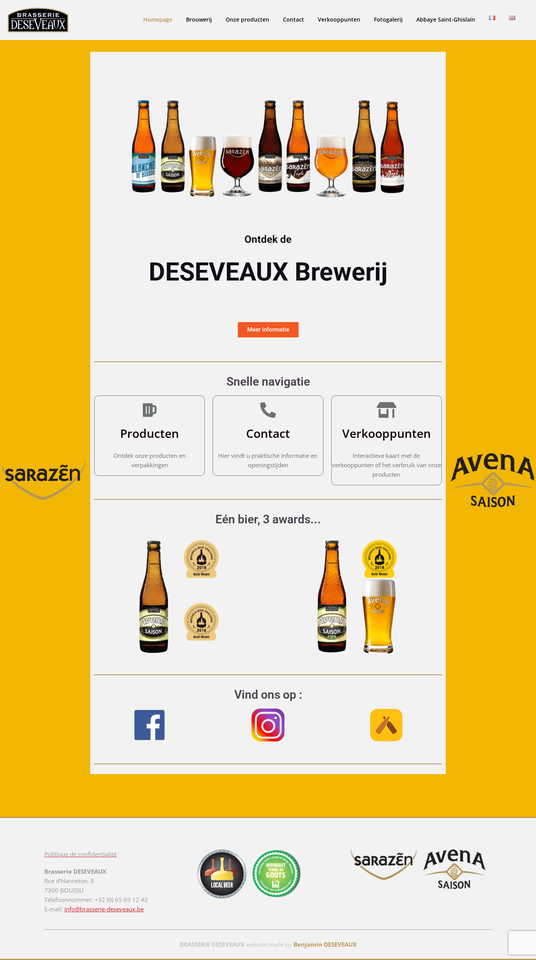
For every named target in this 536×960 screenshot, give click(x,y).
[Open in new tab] (421, 869)
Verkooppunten (339, 19)
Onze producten (247, 19)
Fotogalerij (388, 19)
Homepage (157, 19)
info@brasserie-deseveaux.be (104, 909)
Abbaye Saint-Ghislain (445, 19)
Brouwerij (199, 19)
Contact (293, 19)
